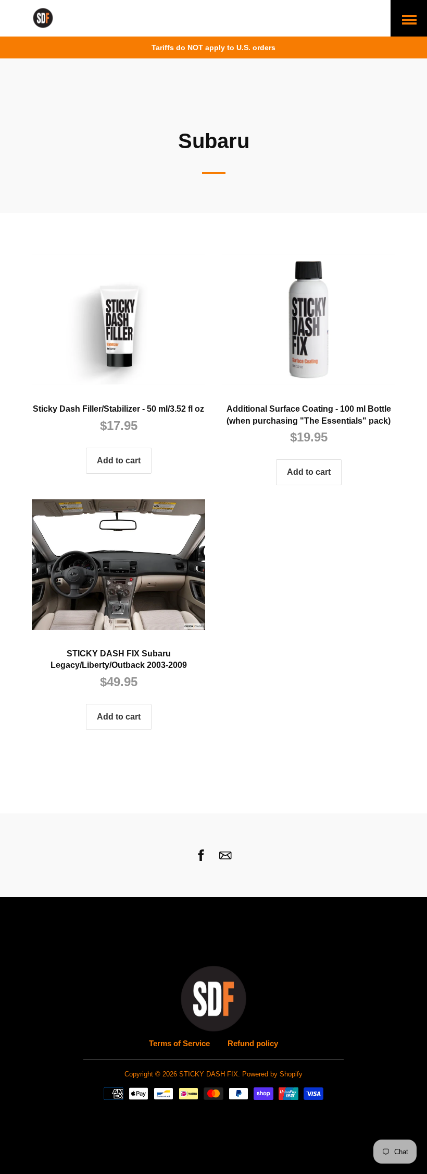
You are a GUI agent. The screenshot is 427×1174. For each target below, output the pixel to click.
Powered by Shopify (272, 1074)
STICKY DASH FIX (208, 1074)
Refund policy (253, 1043)
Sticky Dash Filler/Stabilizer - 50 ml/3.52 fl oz (118, 408)
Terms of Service (179, 1043)
